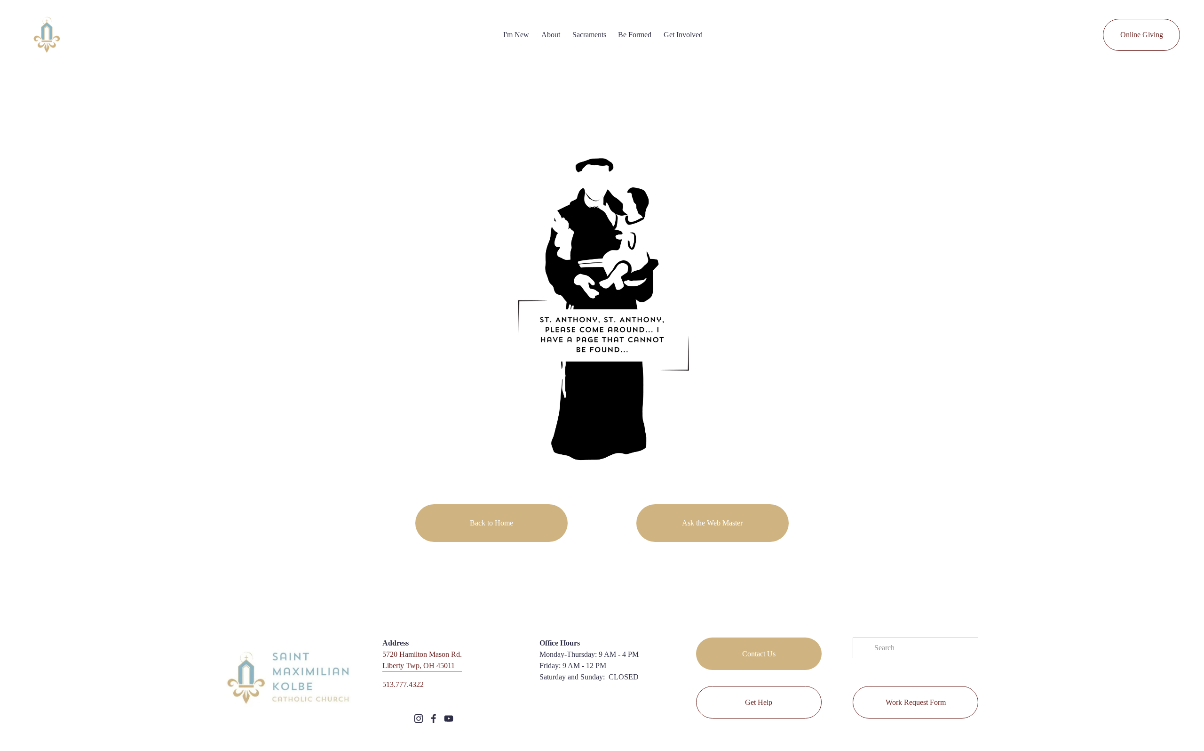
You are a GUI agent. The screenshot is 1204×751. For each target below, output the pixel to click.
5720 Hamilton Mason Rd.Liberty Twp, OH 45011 (422, 660)
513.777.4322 (403, 684)
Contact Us (759, 654)
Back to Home (491, 523)
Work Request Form (916, 702)
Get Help (758, 702)
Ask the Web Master (712, 523)
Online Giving (1141, 35)
